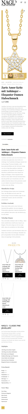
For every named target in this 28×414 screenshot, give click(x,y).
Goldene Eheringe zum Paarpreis (9, 356)
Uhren (2, 372)
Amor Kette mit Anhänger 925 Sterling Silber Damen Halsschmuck (6, 268)
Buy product (7, 133)
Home (2, 82)
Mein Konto (4, 395)
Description (5, 144)
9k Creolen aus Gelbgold (7, 354)
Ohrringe (3, 378)
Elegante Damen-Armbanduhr (9, 362)
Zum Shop (4, 391)
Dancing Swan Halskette (7, 360)
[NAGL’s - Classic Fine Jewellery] (9, 3)
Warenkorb (4, 397)
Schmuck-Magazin (6, 393)
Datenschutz (4, 399)
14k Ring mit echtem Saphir (8, 350)
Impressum (4, 401)
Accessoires (4, 380)
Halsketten (9, 82)
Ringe (2, 370)
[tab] (5, 144)
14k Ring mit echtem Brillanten (9, 352)
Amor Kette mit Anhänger (7, 358)
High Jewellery (5, 382)
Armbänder (4, 376)
